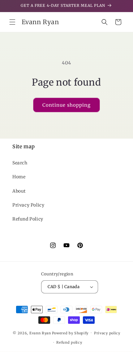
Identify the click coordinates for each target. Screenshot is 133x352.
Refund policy (69, 342)
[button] (12, 22)
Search (20, 163)
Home (18, 177)
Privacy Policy (28, 205)
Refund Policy (27, 219)
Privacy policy (107, 333)
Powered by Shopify (70, 333)
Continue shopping (66, 105)
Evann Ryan (40, 333)
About (19, 191)
